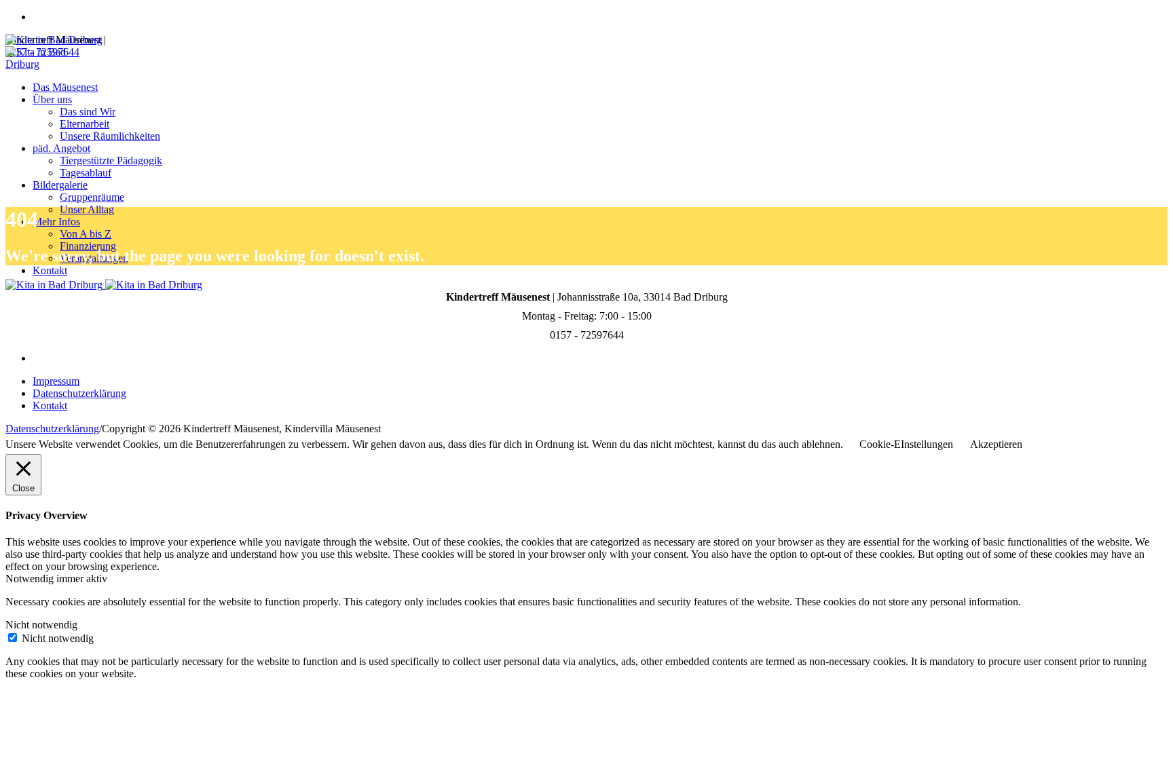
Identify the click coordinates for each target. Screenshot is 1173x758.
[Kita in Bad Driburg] (103, 284)
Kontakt (50, 405)
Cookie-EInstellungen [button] (906, 444)
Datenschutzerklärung (79, 393)
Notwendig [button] (30, 578)
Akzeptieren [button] (996, 444)
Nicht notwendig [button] (41, 624)
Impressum (56, 381)
